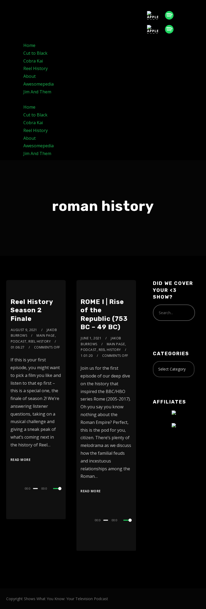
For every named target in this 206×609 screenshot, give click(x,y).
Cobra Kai (33, 61)
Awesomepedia (38, 84)
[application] (36, 488)
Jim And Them (37, 92)
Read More (20, 459)
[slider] (57, 493)
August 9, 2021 (24, 330)
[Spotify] (172, 15)
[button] (103, 100)
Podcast (19, 341)
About (29, 76)
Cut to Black (35, 53)
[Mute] (52, 489)
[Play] (11, 487)
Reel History (35, 68)
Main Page (45, 335)
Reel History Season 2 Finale (31, 310)
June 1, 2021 (91, 338)
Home (29, 45)
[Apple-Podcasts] (155, 15)
